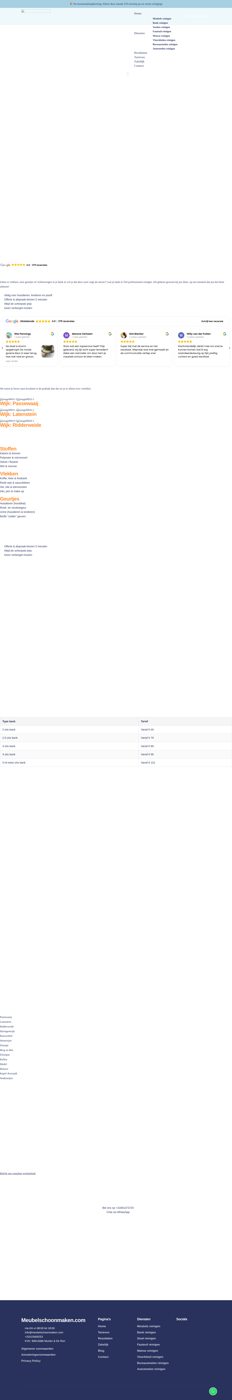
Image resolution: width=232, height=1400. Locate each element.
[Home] (36, 16)
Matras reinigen (161, 36)
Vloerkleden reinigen (164, 40)
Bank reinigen (160, 23)
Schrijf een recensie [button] (212, 321)
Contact (139, 65)
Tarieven (139, 57)
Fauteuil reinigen (162, 31)
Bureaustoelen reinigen (165, 44)
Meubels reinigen (162, 19)
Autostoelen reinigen (164, 49)
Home (137, 13)
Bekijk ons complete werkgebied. (18, 1173)
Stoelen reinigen (161, 27)
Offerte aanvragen (196, 16)
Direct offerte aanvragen (14, 771)
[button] (229, 348)
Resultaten (140, 52)
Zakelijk (139, 61)
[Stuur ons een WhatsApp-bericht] (213, 1391)
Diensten (139, 33)
